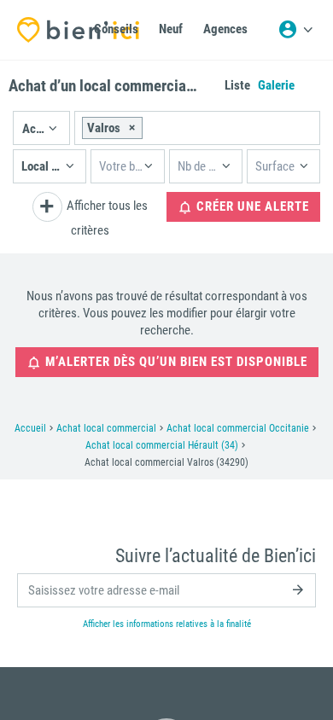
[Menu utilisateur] (295, 30)
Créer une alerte (251, 206)
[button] (41, 128)
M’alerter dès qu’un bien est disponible (174, 361)
